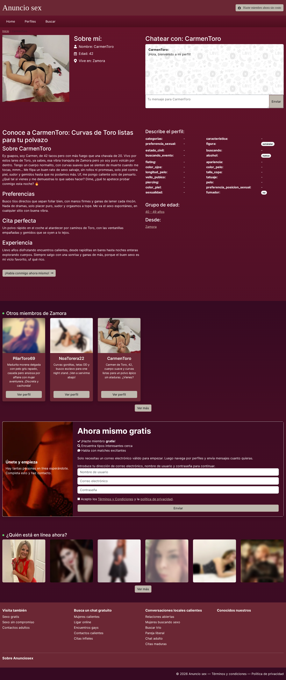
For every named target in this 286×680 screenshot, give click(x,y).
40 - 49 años (154, 212)
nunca (266, 155)
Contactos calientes (88, 633)
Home (10, 21)
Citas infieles (83, 638)
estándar (268, 143)
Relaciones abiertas (159, 617)
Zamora (151, 227)
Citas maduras (156, 644)
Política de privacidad (268, 674)
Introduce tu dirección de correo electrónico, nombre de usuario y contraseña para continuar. (146, 466)
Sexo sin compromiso (18, 622)
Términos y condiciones (229, 674)
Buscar (50, 21)
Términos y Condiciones (115, 499)
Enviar (178, 508)
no (264, 192)
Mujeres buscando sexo (162, 622)
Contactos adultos (16, 627)
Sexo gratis (10, 617)
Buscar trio (153, 627)
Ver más (143, 408)
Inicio (5, 31)
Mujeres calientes (86, 617)
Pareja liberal (154, 633)
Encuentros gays (86, 627)
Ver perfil (24, 394)
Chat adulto (154, 638)
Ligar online (82, 622)
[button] (35, 68)
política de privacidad (156, 499)
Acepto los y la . (126, 499)
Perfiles (30, 21)
